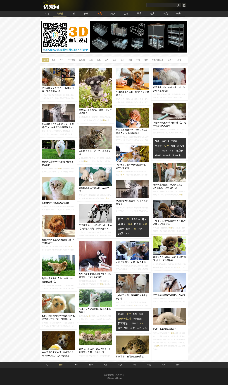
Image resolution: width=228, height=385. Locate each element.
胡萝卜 (170, 60)
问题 (145, 224)
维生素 (158, 155)
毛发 (53, 60)
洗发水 (165, 151)
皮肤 (122, 60)
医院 (139, 13)
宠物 (157, 141)
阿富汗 (135, 323)
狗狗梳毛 (166, 155)
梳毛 (99, 60)
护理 (138, 60)
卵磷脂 (129, 224)
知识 (112, 13)
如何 (132, 328)
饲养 (178, 13)
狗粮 (135, 314)
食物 (172, 151)
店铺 (126, 13)
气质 (126, 328)
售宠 (99, 13)
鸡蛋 (121, 233)
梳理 (114, 60)
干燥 (134, 229)
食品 (165, 13)
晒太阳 (137, 224)
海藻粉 (179, 150)
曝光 (120, 328)
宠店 (152, 13)
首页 (46, 13)
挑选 (139, 328)
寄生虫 (157, 151)
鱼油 (127, 234)
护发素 (174, 141)
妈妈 (140, 229)
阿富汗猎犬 (124, 323)
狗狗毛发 (71, 60)
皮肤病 (82, 60)
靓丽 (173, 146)
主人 (106, 60)
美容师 (121, 229)
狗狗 (61, 60)
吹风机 (180, 146)
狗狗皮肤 (176, 155)
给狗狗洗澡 (124, 318)
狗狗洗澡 (138, 319)
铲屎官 (158, 146)
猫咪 (86, 13)
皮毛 (145, 328)
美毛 (129, 314)
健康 (146, 60)
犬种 (73, 13)
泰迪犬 (121, 224)
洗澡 (91, 60)
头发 (166, 145)
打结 (141, 314)
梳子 (144, 219)
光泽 (130, 60)
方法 (127, 219)
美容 (179, 60)
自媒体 (60, 13)
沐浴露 (165, 141)
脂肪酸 (121, 314)
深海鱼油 (135, 219)
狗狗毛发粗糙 (157, 60)
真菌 (128, 229)
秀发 (141, 323)
